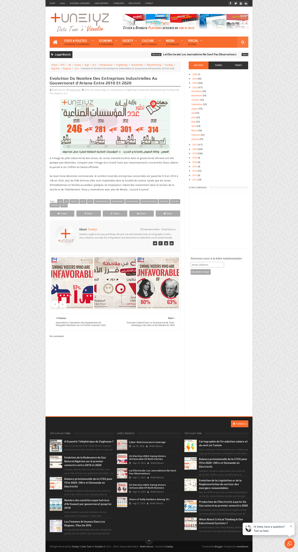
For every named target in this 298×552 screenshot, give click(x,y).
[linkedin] (246, 3)
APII (62, 65)
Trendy (238, 65)
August (195, 108)
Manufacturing (154, 65)
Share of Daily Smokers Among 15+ (149, 499)
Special (193, 42)
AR (69, 65)
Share (89, 213)
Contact (149, 3)
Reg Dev (55, 68)
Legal (62, 3)
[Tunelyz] (155, 243)
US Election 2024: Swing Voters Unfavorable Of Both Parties (147, 457)
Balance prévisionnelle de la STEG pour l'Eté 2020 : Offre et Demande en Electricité (88, 482)
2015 (195, 166)
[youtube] (241, 3)
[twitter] (235, 3)
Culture (149, 42)
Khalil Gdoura (146, 546)
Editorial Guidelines (80, 3)
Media (172, 42)
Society (127, 42)
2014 (195, 171)
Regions (67, 68)
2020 (195, 149)
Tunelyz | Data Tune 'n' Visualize (87, 546)
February (196, 135)
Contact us (241, 423)
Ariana (77, 65)
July (193, 113)
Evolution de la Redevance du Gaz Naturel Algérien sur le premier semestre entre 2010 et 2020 (85, 461)
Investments (137, 65)
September (197, 104)
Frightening (121, 65)
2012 (195, 179)
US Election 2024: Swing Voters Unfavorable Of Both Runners (147, 486)
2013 (195, 175)
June (193, 117)
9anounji (137, 54)
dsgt (87, 65)
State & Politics (77, 42)
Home (54, 65)
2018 (195, 157)
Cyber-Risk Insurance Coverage (147, 442)
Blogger (219, 546)
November (196, 95)
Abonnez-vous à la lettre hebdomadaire (216, 258)
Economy (106, 42)
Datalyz (169, 546)
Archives (198, 65)
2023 (195, 83)
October (195, 100)
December (196, 91)
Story (52, 3)
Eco (94, 65)
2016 (195, 162)
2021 (195, 144)
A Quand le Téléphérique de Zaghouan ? (88, 441)
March (194, 130)
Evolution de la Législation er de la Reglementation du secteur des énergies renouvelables (220, 484)
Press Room (134, 3)
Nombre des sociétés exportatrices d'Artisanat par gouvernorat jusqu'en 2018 (87, 504)
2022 (195, 87)
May (193, 121)
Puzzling (169, 65)
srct (76, 68)
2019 (195, 153)
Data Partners (101, 3)
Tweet (64, 213)
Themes (218, 65)
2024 (195, 78)
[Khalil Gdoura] (172, 243)
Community (118, 3)
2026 (195, 74)
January (195, 139)
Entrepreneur (106, 65)
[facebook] (230, 3)
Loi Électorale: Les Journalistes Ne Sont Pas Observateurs (180, 54)
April (194, 126)
